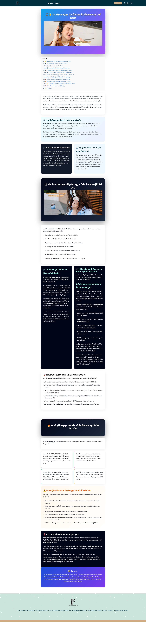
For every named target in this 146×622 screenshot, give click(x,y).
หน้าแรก (50, 3)
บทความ (57, 3)
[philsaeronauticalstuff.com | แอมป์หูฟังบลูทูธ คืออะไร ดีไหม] (30, 3)
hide (49, 58)
